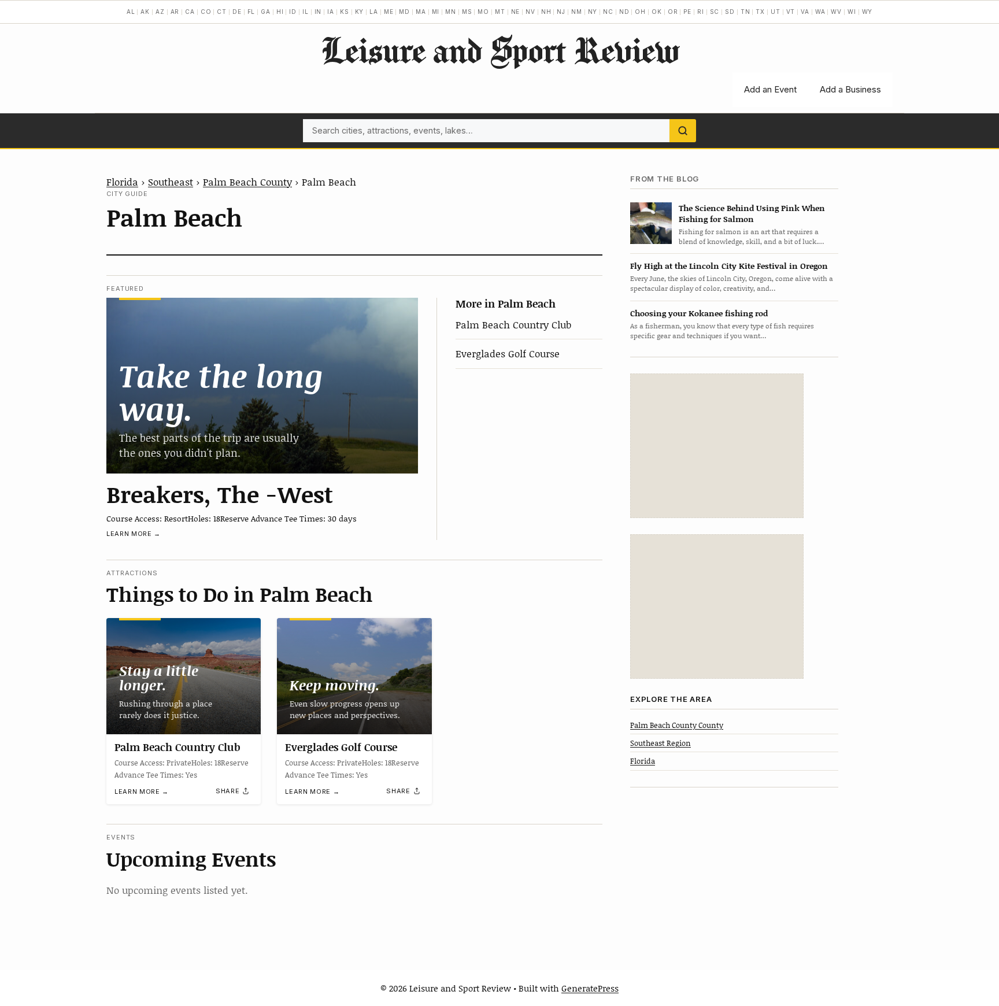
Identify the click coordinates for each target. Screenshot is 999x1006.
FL (251, 11)
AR (175, 11)
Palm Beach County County (676, 724)
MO (483, 11)
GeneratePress (590, 988)
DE (237, 11)
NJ (561, 11)
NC (608, 11)
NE (515, 11)
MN (450, 11)
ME (389, 11)
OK (657, 11)
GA (266, 11)
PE (687, 11)
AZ (160, 11)
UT (775, 11)
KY (359, 11)
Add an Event (770, 89)
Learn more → (133, 534)
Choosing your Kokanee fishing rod (699, 312)
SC (715, 11)
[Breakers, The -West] (262, 385)
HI (280, 11)
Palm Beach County (247, 181)
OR (673, 11)
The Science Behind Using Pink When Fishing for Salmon (752, 212)
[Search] (682, 130)
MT (500, 11)
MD (404, 11)
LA (373, 11)
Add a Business (850, 89)
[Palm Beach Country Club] (183, 676)
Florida (122, 181)
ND (624, 11)
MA (421, 11)
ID (293, 11)
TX (760, 11)
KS (344, 11)
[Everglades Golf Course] (354, 676)
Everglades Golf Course (508, 353)
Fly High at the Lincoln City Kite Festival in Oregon (729, 266)
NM (576, 11)
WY (867, 11)
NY (593, 11)
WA (820, 11)
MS (467, 11)
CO (206, 11)
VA (805, 11)
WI (852, 11)
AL (131, 11)
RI (700, 11)
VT (791, 11)
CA (190, 11)
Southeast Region (660, 742)
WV (836, 11)
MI (436, 11)
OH (640, 11)
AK (145, 11)
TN (745, 11)
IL (305, 11)
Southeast (170, 181)
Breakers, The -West (219, 494)
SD (730, 11)
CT (222, 11)
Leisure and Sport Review (500, 50)
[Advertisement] (717, 445)
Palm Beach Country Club (513, 324)
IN (318, 11)
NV (530, 11)
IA (330, 11)
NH (546, 11)
